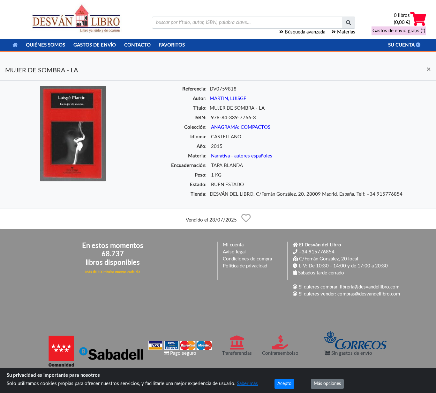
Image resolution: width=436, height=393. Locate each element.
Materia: (197, 156)
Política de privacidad (245, 266)
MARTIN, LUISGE (228, 98)
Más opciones (327, 384)
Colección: (195, 127)
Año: (202, 146)
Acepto (284, 384)
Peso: (201, 175)
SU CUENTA (402, 45)
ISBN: (200, 117)
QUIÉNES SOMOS (45, 45)
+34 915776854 (316, 252)
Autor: (200, 98)
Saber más (247, 383)
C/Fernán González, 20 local (328, 259)
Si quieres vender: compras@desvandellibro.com (348, 294)
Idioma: (198, 137)
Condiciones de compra (247, 259)
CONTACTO (137, 45)
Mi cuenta (233, 245)
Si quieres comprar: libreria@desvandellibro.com (348, 287)
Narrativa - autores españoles (241, 156)
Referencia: (194, 89)
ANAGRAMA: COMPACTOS (240, 127)
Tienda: (199, 194)
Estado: (198, 184)
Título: (200, 108)
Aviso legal (234, 252)
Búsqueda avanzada (304, 32)
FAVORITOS (172, 45)
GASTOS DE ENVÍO (94, 45)
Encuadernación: (189, 165)
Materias (345, 32)
